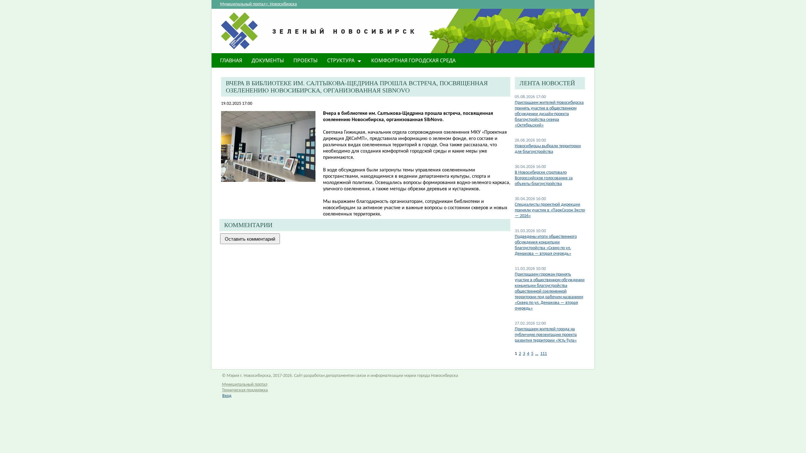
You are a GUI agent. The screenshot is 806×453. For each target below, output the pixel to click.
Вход (226, 396)
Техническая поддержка (245, 390)
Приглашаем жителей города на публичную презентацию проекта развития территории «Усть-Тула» (546, 335)
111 (543, 353)
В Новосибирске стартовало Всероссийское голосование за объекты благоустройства (544, 178)
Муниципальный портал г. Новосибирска (258, 4)
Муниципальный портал (244, 384)
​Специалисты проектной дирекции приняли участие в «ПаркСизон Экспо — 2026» (550, 210)
